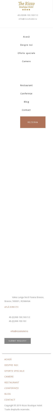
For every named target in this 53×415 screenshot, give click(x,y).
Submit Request (17, 341)
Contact (26, 110)
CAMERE (9, 376)
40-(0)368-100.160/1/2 (28, 15)
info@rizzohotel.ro (28, 19)
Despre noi (26, 44)
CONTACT (9, 399)
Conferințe (26, 93)
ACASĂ (8, 359)
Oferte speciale (26, 53)
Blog (26, 101)
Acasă (26, 36)
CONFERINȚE (11, 388)
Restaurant (26, 85)
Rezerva (33, 122)
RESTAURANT (11, 382)
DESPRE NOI (11, 365)
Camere (26, 61)
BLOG (7, 393)
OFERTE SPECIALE (14, 370)
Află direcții (11, 307)
